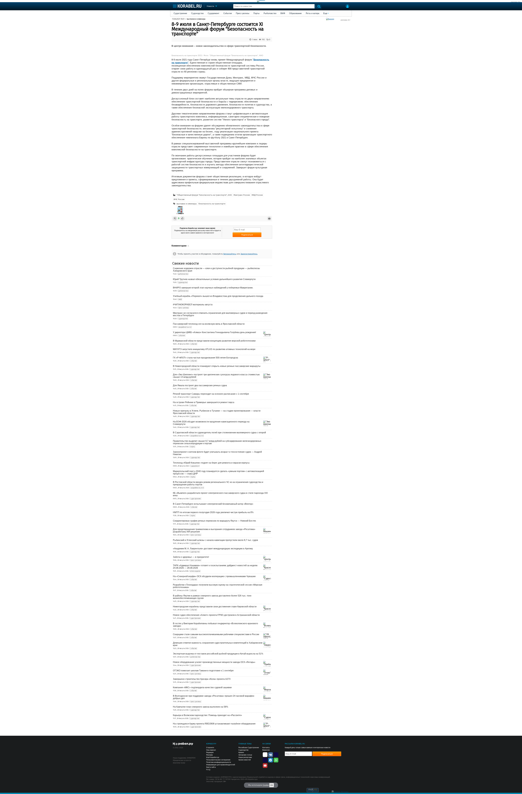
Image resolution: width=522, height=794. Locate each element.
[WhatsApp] (276, 759)
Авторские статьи (245, 755)
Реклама (209, 755)
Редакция (210, 752)
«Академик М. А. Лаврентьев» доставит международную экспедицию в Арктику (213, 548)
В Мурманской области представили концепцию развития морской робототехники (214, 341)
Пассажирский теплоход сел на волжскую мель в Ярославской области (209, 324)
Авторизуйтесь (229, 254)
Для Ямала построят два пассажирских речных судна (200, 385)
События (227, 13)
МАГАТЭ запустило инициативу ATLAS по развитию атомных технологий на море (214, 349)
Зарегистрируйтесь (248, 254)
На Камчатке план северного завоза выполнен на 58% (200, 707)
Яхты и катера (312, 13)
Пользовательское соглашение (218, 760)
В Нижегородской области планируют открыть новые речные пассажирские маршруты (216, 366)
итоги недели (195, 571)
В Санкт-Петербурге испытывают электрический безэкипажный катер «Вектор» (213, 504)
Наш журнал (211, 750)
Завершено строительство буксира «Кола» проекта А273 (201, 679)
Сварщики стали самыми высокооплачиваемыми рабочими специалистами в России (216, 634)
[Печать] (269, 218)
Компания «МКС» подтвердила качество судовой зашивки (202, 687)
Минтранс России (242, 195)
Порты (256, 13)
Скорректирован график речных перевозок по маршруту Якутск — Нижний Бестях (214, 521)
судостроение (195, 499)
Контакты (266, 748)
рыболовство (183, 274)
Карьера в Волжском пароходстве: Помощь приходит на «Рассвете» (207, 715)
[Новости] (180, 210)
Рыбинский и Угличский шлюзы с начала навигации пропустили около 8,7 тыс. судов (215, 540)
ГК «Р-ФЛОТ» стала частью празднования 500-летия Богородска (205, 357)
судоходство (182, 282)
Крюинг (241, 752)
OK (271, 785)
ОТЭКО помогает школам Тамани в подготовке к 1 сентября (203, 670)
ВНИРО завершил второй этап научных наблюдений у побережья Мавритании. (213, 287)
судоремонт (195, 466)
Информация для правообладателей (220, 765)
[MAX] (265, 759)
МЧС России (179, 199)
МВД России (257, 195)
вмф (180, 299)
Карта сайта (211, 767)
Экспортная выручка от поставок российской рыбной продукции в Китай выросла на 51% (218, 654)
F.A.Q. (208, 770)
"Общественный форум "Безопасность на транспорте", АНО (204, 195)
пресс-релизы (183, 308)
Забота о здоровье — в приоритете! (191, 557)
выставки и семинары (196, 19)
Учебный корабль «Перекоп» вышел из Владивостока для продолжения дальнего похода (218, 296)
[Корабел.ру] (183, 744)
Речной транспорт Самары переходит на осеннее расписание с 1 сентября (211, 394)
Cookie (266, 785)
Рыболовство (270, 13)
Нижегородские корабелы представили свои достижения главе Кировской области (215, 606)
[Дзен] (265, 754)
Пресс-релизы (242, 13)
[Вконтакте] (270, 754)
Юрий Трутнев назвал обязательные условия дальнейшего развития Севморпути (214, 279)
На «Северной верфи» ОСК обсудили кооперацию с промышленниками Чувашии (214, 576)
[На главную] (187, 6)
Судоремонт (213, 13)
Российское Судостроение (248, 748)
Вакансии (266, 750)
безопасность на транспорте (211, 203)
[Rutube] (276, 754)
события (182, 335)
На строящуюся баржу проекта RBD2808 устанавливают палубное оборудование (214, 724)
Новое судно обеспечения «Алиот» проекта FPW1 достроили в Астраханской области (216, 615)
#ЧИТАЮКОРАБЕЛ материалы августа (192, 304)
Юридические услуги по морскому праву (182, 761)
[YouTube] (265, 765)
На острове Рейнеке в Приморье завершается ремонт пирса (203, 402)
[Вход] (347, 6)
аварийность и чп (184, 327)
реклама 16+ (516, 2)
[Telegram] (270, 759)
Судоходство (197, 13)
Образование (295, 13)
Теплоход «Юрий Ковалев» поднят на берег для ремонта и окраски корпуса (211, 463)
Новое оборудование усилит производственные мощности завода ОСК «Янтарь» (214, 662)
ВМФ (282, 13)
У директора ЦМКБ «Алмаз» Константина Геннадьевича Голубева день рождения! (214, 332)
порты (192, 447)
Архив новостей (244, 760)
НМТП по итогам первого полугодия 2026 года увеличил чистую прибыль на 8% (213, 512)
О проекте (210, 748)
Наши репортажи (245, 757)
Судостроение (180, 13)
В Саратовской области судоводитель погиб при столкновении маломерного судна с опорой (219, 432)
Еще (325, 13)
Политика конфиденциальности (218, 762)
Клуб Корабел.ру (212, 757)
